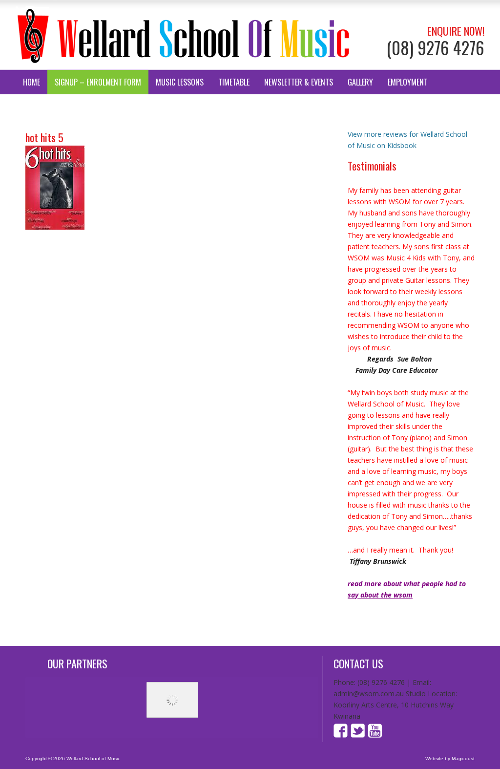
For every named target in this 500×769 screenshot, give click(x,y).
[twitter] (358, 735)
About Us (91, 106)
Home (31, 82)
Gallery (360, 82)
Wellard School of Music (184, 35)
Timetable (234, 82)
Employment (408, 82)
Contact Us (42, 106)
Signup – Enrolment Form (98, 82)
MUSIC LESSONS (180, 82)
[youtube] (374, 735)
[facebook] (341, 735)
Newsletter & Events (298, 82)
